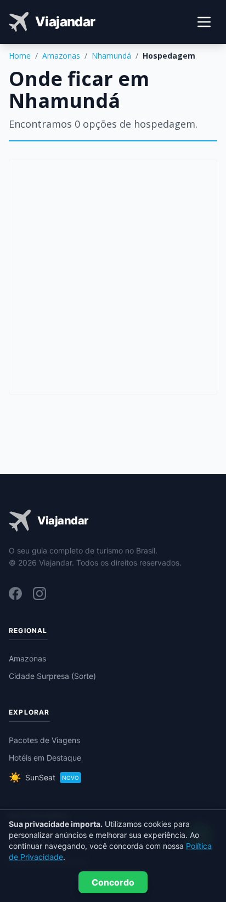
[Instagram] (39, 593)
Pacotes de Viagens (44, 740)
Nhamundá (111, 55)
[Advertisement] (113, 277)
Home (20, 55)
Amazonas (61, 55)
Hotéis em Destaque (45, 757)
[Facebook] (15, 593)
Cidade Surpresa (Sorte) (52, 676)
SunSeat (44, 777)
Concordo (113, 882)
